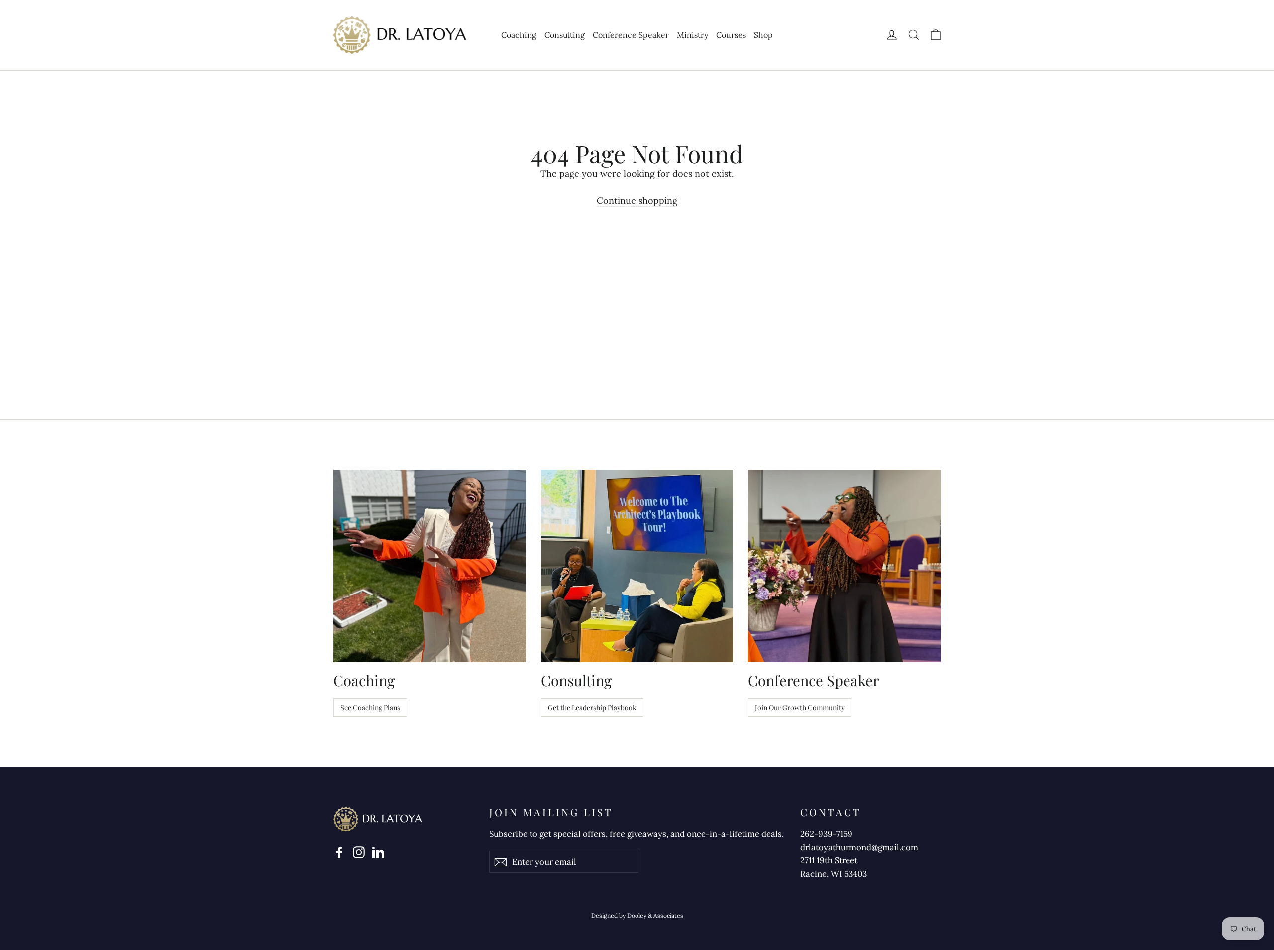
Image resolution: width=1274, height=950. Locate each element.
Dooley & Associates (655, 915)
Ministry (692, 35)
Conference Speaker (631, 35)
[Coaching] (429, 566)
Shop (763, 35)
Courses (731, 35)
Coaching (518, 35)
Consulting (564, 35)
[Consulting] (637, 566)
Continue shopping (637, 200)
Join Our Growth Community (800, 707)
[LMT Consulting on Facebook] (339, 851)
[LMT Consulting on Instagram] (359, 851)
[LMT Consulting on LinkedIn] (378, 851)
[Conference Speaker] (844, 566)
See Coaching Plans (370, 707)
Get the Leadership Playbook (592, 707)
